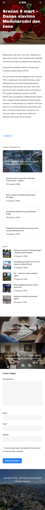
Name (5, 413)
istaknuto (7, 136)
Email (5, 424)
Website (5, 435)
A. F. (6, 32)
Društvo (31, 32)
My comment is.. (8, 379)
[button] (4, 2)
